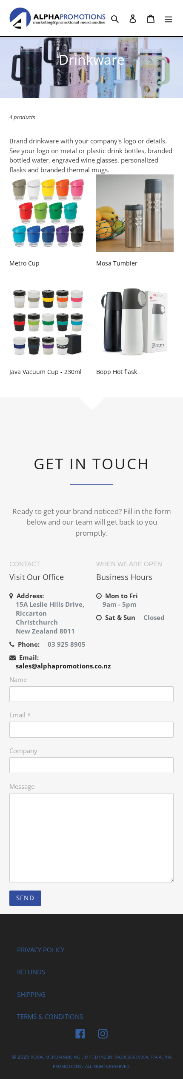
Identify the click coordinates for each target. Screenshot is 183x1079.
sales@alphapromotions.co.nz (63, 666)
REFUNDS (31, 972)
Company (23, 750)
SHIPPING (31, 994)
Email (20, 715)
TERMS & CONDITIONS (50, 1016)
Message (21, 786)
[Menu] (168, 18)
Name (18, 679)
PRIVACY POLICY (40, 949)
